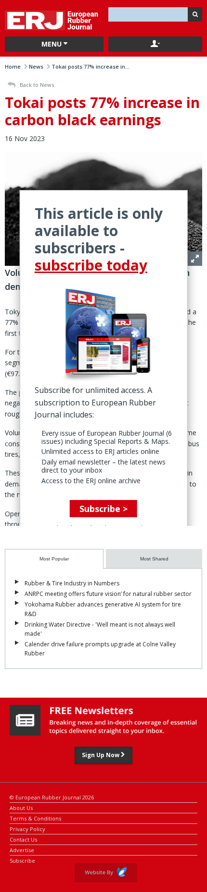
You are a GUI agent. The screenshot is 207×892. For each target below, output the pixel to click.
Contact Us (23, 839)
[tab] (54, 559)
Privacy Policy (27, 828)
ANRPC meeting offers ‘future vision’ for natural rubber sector (108, 594)
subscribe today (91, 265)
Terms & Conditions (35, 818)
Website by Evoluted (106, 872)
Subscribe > (103, 508)
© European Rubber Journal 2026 (52, 797)
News (36, 66)
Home (13, 66)
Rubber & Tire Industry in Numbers (72, 583)
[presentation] (54, 559)
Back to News (36, 84)
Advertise (22, 849)
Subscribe (22, 860)
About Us (21, 807)
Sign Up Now (101, 755)
